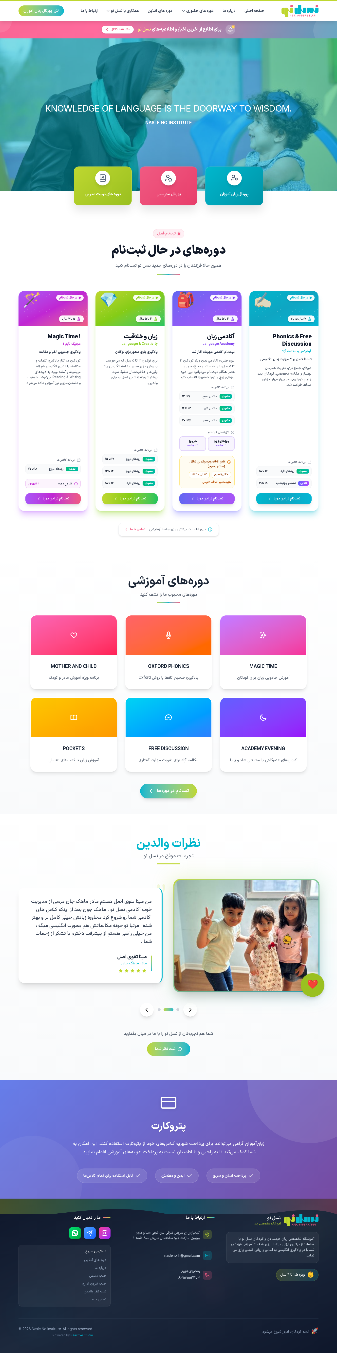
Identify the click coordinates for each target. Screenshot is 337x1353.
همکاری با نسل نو (125, 11)
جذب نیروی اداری (94, 1283)
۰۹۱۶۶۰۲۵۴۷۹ (190, 1272)
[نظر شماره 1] (177, 1009)
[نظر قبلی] (147, 1010)
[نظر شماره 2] (171, 1009)
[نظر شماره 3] (163, 1009)
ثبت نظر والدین (95, 1291)
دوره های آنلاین (160, 11)
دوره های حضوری (200, 11)
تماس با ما (98, 1299)
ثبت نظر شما (165, 1049)
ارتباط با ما (89, 11)
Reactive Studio (81, 1335)
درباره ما (229, 11)
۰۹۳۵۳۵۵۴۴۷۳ (188, 1278)
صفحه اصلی (254, 11)
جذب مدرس (97, 1275)
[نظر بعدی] (190, 1010)
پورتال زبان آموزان (37, 11)
